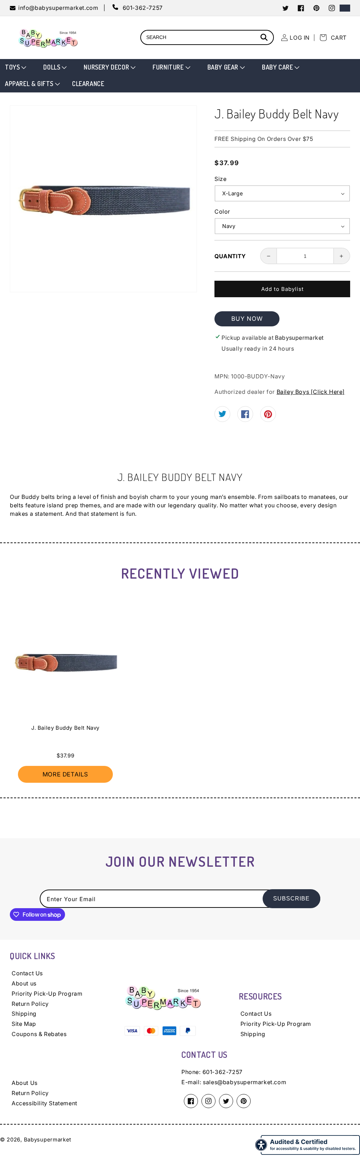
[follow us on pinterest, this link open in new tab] (268, 416)
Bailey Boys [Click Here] (311, 391)
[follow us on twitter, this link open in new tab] (222, 414)
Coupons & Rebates (39, 1033)
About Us (25, 1082)
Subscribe (291, 899)
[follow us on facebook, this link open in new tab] (245, 415)
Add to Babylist (282, 289)
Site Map (24, 1023)
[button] (15, 67)
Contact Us (27, 973)
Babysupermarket (48, 1139)
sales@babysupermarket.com (244, 1082)
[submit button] (265, 38)
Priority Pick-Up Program (47, 993)
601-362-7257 (222, 1071)
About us (24, 983)
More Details (65, 774)
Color (222, 211)
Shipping (24, 1013)
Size (220, 178)
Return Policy (30, 1003)
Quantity (230, 256)
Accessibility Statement (44, 1103)
